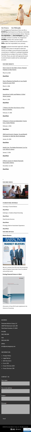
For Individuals (6, 35)
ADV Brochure (7, 360)
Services (3, 32)
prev (4, 191)
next (26, 191)
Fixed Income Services (8, 219)
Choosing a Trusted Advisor (10, 206)
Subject (9, 395)
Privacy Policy (7, 355)
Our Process (5, 28)
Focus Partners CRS (8, 368)
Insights (3, 39)
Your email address (12, 388)
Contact (3, 47)
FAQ (2, 43)
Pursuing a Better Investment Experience (14, 225)
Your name (10, 380)
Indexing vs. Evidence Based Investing (13, 213)
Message (9, 403)
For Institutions (17, 35)
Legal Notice (6, 358)
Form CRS (6, 363)
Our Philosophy (16, 28)
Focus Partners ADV (9, 366)
